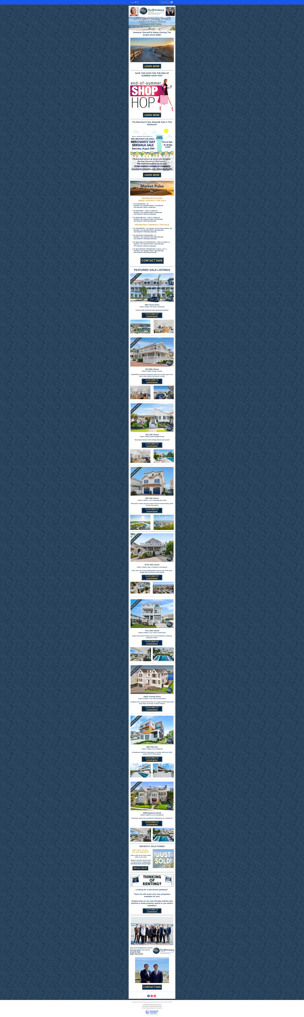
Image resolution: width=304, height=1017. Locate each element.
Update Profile (145, 1006)
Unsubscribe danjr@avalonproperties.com (152, 1004)
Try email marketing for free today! (152, 1014)
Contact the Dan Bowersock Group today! (141, 863)
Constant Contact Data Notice (155, 1006)
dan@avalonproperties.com (151, 1008)
